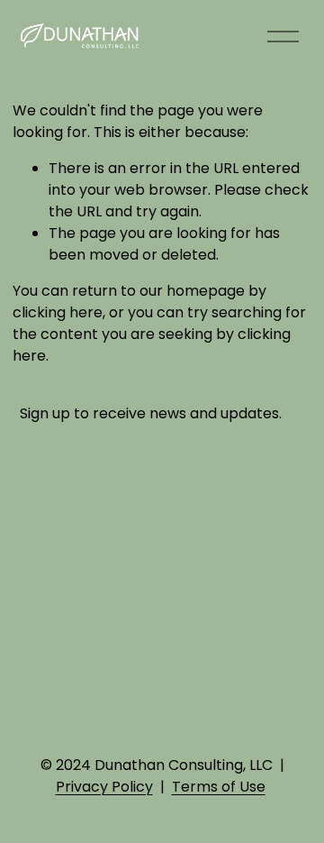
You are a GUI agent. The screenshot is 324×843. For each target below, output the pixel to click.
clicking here (58, 312)
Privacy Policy (104, 786)
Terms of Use (219, 786)
